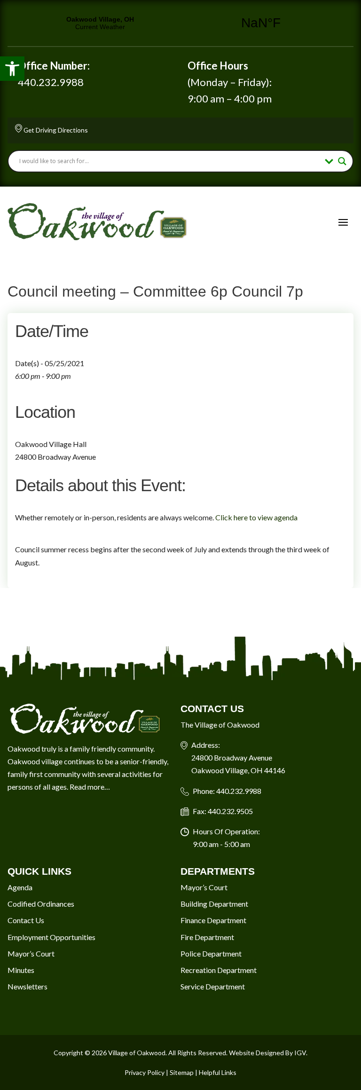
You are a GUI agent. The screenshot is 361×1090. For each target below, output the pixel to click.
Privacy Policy (145, 1072)
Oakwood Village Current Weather (180, 23)
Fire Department (207, 937)
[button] (12, 68)
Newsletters (27, 986)
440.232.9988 (51, 82)
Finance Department (213, 920)
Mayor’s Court (31, 953)
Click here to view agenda (257, 517)
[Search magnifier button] (342, 161)
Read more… (90, 786)
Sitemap (182, 1072)
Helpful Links (217, 1072)
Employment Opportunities (51, 937)
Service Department (212, 986)
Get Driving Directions (56, 130)
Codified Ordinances (41, 903)
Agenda (20, 887)
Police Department (211, 953)
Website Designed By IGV (267, 1053)
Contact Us (26, 920)
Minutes (21, 969)
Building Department (214, 903)
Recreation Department (218, 969)
